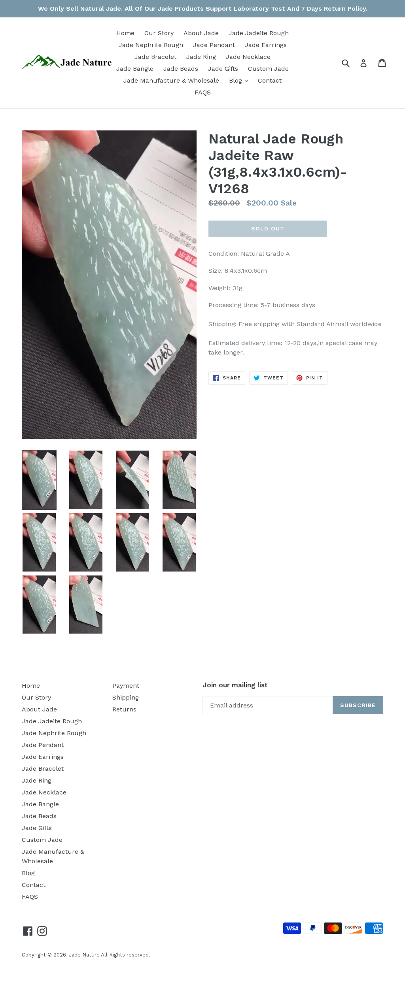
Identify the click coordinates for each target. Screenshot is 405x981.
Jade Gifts (223, 68)
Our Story (159, 33)
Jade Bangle (134, 68)
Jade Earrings (266, 45)
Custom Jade (268, 68)
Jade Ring (201, 56)
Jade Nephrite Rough (151, 45)
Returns (124, 709)
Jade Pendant (214, 45)
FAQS (203, 92)
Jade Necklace (248, 56)
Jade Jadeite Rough (259, 33)
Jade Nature (84, 955)
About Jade (201, 33)
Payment (125, 685)
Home (125, 33)
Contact (270, 80)
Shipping (125, 697)
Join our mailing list (235, 685)
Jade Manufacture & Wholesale (171, 80)
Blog (240, 80)
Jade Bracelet (155, 56)
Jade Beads (180, 68)
